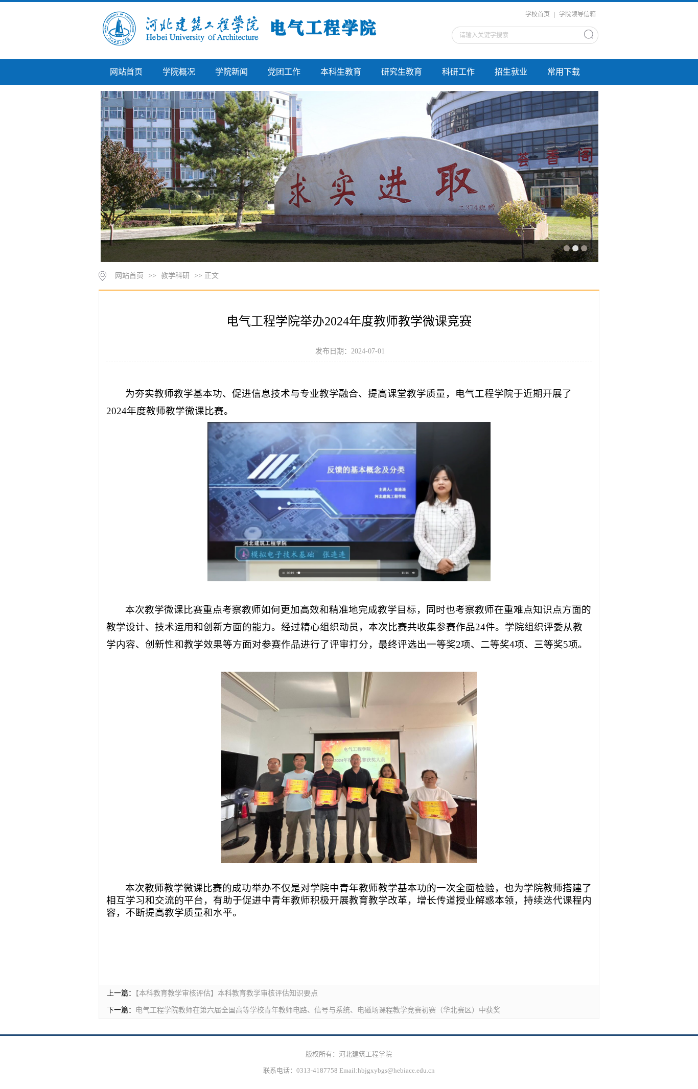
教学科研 (175, 275)
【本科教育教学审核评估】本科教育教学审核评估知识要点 (226, 993)
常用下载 (563, 71)
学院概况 (178, 71)
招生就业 (511, 71)
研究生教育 (401, 71)
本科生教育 (340, 71)
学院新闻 (231, 71)
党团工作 (284, 71)
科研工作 (458, 71)
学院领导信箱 (577, 14)
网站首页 (126, 71)
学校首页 (537, 14)
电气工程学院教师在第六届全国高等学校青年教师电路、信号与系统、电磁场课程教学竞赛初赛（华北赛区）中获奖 (317, 1010)
